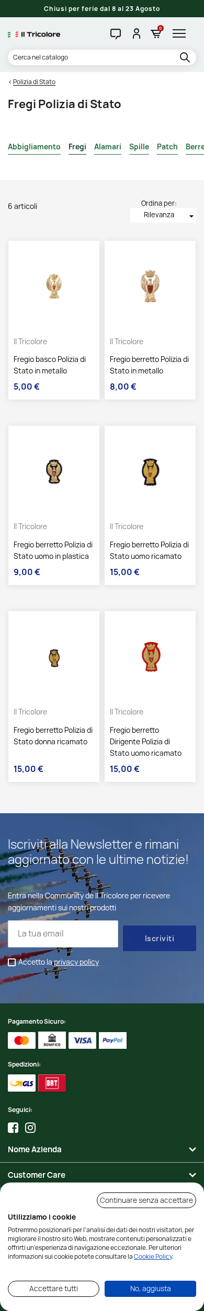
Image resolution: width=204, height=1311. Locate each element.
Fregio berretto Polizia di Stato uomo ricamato (149, 550)
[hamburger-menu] (181, 33)
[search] (186, 58)
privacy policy (76, 962)
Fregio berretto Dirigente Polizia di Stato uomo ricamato (146, 741)
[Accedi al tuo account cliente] (136, 33)
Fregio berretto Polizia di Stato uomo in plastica (53, 550)
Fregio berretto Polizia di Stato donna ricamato (53, 735)
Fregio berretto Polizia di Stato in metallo (149, 365)
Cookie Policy (153, 1256)
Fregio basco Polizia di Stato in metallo (50, 365)
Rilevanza (170, 215)
